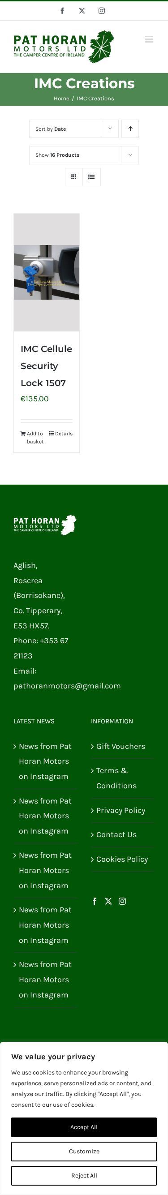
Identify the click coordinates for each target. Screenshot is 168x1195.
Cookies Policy (122, 859)
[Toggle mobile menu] (150, 39)
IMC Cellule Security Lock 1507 (46, 366)
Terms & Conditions (116, 778)
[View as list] (91, 177)
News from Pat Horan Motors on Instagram (45, 761)
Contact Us (116, 834)
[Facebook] (94, 901)
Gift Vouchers (120, 746)
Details (64, 433)
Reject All (84, 1175)
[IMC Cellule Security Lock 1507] (46, 272)
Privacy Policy (120, 810)
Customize (84, 1151)
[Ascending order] (130, 129)
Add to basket (35, 437)
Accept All (84, 1127)
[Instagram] (122, 901)
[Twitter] (108, 901)
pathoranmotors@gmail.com (67, 686)
